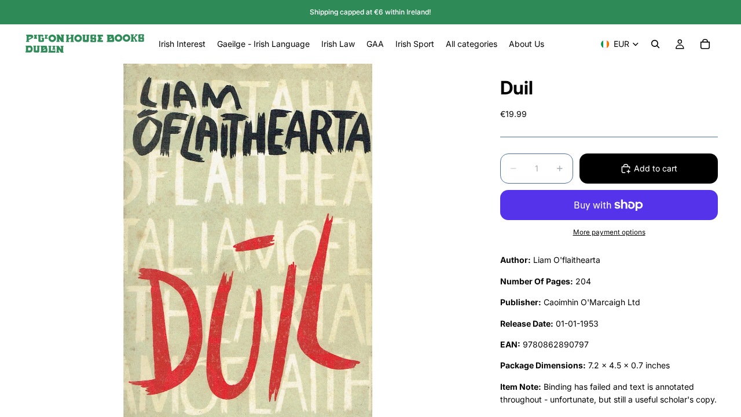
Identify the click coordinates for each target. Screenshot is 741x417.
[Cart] (705, 44)
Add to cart (655, 168)
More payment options (609, 232)
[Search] (655, 44)
